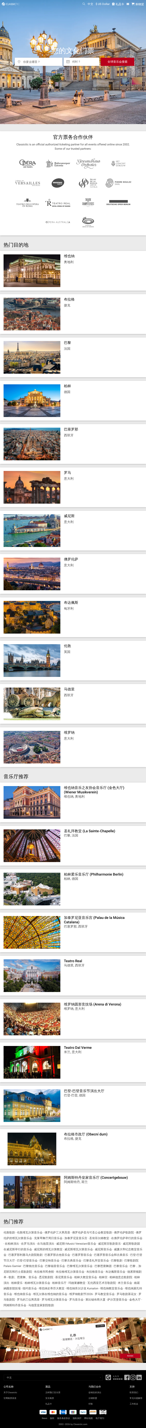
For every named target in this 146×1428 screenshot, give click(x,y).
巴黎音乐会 (121, 1266)
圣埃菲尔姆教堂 (99, 1238)
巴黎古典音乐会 (71, 1260)
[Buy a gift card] (73, 1340)
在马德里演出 (45, 1243)
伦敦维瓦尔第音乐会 (30, 1232)
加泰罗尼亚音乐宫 (75, 1238)
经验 (90, 1404)
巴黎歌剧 (116, 1260)
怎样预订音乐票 (52, 1392)
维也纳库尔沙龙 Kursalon (82, 1288)
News (44, 1418)
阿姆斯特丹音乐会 (15, 1305)
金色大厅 (135, 1299)
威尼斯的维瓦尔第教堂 (48, 1249)
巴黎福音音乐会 (55, 1266)
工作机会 (134, 1404)
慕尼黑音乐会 (63, 1277)
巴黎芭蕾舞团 (103, 1266)
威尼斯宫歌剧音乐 (109, 1243)
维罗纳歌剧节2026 (81, 1294)
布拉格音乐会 (94, 1271)
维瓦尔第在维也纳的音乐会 (50, 1294)
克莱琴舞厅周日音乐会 (48, 1238)
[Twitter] (133, 1378)
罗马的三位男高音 (28, 1299)
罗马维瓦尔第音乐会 (54, 1299)
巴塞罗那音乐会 (82, 1255)
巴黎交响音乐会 (49, 1260)
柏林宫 (103, 1277)
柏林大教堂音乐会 (85, 1277)
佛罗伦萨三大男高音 (57, 1232)
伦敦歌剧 (9, 1232)
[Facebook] (108, 1377)
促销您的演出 (94, 1392)
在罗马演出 (28, 1243)
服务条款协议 (63, 1418)
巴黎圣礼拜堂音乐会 (96, 1260)
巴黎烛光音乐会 (33, 1266)
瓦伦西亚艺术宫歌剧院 (101, 1283)
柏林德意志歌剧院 (121, 1277)
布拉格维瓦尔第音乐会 (70, 1271)
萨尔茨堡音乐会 (117, 1299)
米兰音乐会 (125, 1283)
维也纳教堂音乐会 (111, 1288)
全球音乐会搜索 (117, 61)
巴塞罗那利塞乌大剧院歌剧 (25, 1255)
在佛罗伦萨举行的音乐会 (126, 1238)
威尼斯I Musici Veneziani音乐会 (76, 1243)
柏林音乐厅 (59, 1283)
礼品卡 (119, 4)
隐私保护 (77, 1418)
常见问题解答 (136, 1398)
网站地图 (88, 1418)
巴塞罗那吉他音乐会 (57, 1255)
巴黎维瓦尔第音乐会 (80, 1266)
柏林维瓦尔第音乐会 (37, 1283)
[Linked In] (139, 1378)
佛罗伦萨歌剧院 (124, 1232)
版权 (52, 1418)
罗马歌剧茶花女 (127, 1294)
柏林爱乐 (17, 1283)
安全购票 (49, 1398)
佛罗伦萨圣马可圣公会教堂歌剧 (92, 1232)
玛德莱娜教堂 (76, 1283)
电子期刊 (100, 1418)
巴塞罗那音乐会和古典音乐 (111, 1255)
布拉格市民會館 (44, 1271)
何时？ (76, 60)
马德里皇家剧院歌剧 (41, 1305)
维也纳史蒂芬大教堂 (51, 1288)
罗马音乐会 (76, 1299)
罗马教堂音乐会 (105, 1294)
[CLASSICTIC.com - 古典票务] (10, 4)
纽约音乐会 (30, 1288)
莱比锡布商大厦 (95, 1299)
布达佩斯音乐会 (115, 1271)
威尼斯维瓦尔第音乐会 (78, 1249)
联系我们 (134, 1392)
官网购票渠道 (10, 1398)
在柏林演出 (12, 1243)
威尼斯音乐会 (103, 1249)
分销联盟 (92, 1398)
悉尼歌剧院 (46, 1277)
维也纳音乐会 (22, 1294)
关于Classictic (10, 1392)
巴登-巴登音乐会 (27, 1260)
